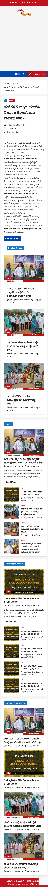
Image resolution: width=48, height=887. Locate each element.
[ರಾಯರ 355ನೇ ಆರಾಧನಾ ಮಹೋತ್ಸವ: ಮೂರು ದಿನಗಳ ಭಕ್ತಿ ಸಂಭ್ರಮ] (24, 376)
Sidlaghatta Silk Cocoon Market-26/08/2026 (11, 685)
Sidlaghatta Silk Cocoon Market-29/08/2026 (11, 633)
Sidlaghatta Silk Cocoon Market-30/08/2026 (11, 494)
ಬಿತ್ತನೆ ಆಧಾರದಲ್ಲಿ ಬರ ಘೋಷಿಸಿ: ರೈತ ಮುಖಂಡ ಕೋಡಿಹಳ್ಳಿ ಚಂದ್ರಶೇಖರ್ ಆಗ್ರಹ (22, 346)
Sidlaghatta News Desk (16, 125)
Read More (12, 482)
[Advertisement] (24, 44)
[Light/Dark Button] (17, 74)
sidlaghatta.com (13, 884)
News (11, 100)
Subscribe (40, 74)
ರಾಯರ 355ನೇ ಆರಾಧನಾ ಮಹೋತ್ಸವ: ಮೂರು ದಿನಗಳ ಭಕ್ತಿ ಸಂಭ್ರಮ (21, 400)
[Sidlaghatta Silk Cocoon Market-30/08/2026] (24, 582)
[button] (4, 74)
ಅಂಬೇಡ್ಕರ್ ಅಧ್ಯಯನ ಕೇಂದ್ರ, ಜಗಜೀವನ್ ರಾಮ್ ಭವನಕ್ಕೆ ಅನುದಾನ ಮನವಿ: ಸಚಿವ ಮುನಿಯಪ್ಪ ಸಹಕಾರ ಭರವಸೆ (11, 546)
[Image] (5, 100)
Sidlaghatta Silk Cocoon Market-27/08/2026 (11, 668)
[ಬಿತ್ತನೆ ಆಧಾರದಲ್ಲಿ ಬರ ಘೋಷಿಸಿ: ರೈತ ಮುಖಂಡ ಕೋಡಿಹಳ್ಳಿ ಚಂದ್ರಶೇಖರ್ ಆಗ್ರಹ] (24, 322)
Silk (22, 488)
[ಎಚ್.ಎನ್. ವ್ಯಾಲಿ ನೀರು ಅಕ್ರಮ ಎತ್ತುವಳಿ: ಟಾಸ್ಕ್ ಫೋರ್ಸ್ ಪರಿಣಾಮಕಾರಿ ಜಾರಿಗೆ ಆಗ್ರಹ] (24, 268)
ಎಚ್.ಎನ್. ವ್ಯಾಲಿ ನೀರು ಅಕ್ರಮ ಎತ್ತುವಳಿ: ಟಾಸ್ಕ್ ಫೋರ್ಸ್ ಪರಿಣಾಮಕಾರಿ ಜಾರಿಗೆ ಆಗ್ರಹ (20, 292)
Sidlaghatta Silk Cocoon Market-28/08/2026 (11, 651)
